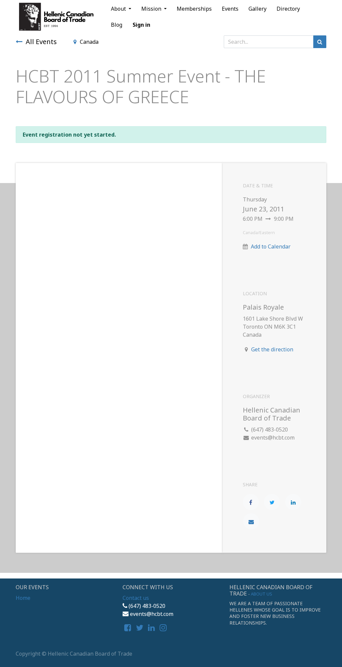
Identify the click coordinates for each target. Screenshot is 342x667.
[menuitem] (194, 9)
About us (261, 594)
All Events (41, 41)
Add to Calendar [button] (271, 246)
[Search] (319, 41)
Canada (89, 41)
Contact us (136, 598)
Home (23, 598)
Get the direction (272, 349)
